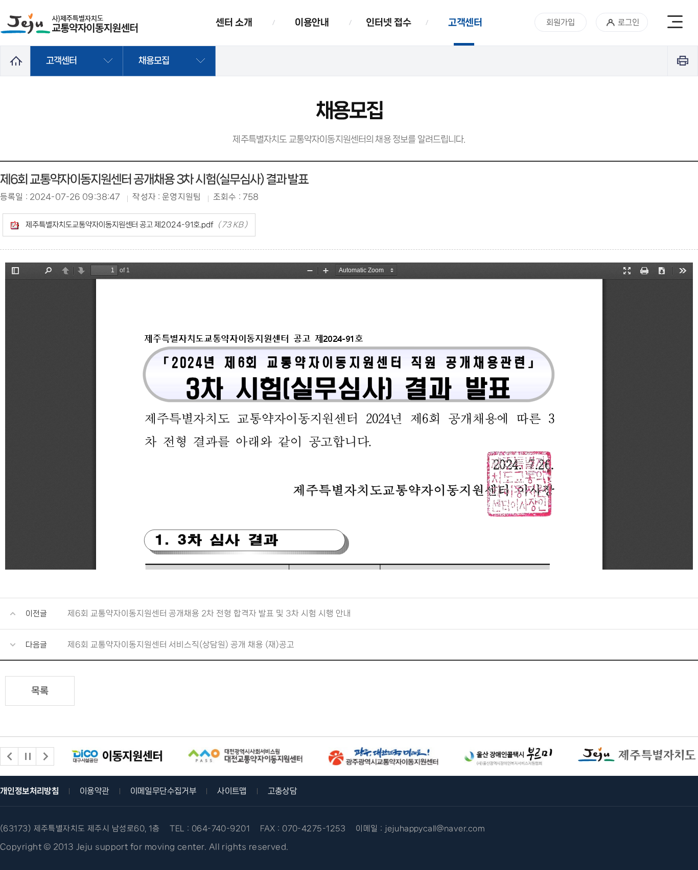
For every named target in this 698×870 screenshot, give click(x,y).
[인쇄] (682, 60)
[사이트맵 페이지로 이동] (675, 23)
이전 (9, 756)
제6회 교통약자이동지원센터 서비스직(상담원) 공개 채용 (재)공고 (180, 644)
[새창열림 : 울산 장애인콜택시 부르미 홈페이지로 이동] (508, 756)
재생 (27, 756)
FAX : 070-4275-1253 (303, 828)
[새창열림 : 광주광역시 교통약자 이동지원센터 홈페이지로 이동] (383, 756)
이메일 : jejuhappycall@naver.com (420, 828)
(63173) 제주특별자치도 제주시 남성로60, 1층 (80, 828)
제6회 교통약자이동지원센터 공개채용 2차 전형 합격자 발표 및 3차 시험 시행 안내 (209, 613)
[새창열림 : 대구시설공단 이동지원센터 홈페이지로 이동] (117, 756)
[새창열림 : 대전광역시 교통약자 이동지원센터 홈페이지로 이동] (245, 756)
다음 (45, 756)
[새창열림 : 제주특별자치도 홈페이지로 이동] (636, 754)
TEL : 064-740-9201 (210, 828)
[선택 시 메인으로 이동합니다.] (70, 24)
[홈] (15, 60)
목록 (40, 691)
